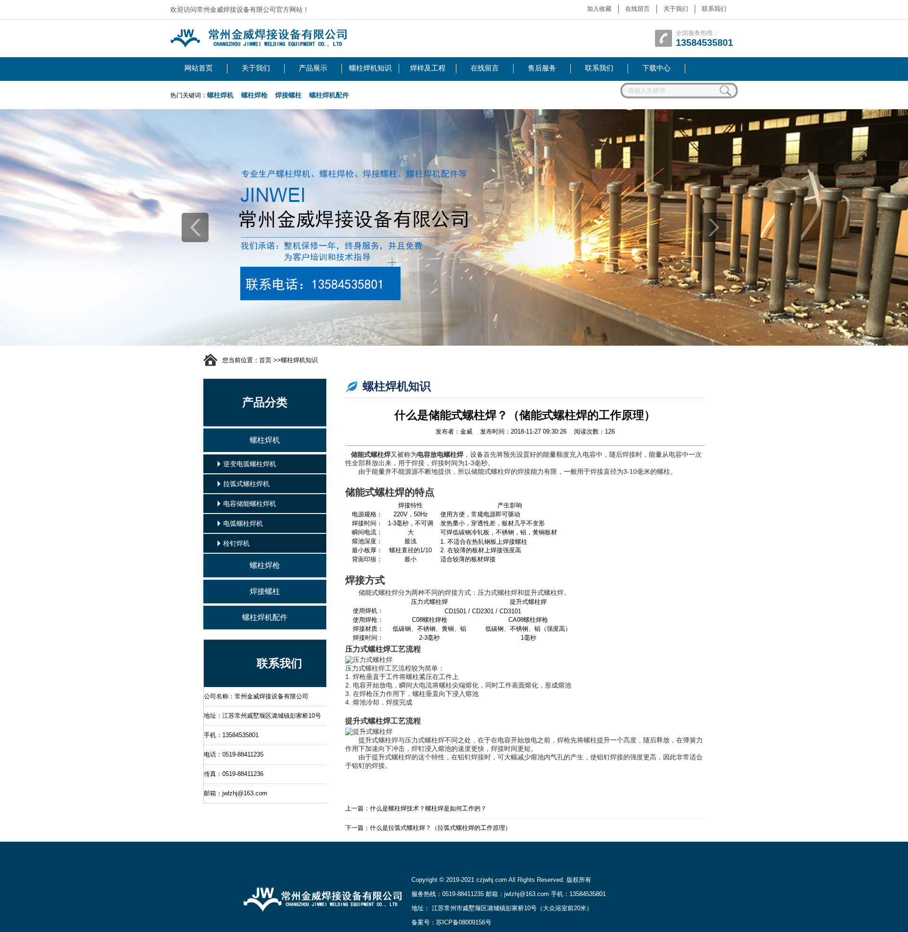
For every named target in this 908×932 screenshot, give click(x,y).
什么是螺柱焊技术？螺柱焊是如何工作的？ (428, 808)
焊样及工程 (427, 68)
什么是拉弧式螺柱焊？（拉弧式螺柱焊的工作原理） (440, 827)
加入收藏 (599, 8)
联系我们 (714, 8)
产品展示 (313, 68)
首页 (265, 360)
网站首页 (198, 68)
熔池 (359, 702)
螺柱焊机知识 (370, 68)
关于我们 (676, 8)
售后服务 (542, 68)
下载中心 (656, 68)
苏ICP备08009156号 (463, 922)
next (712, 227)
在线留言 (637, 8)
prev (195, 227)
